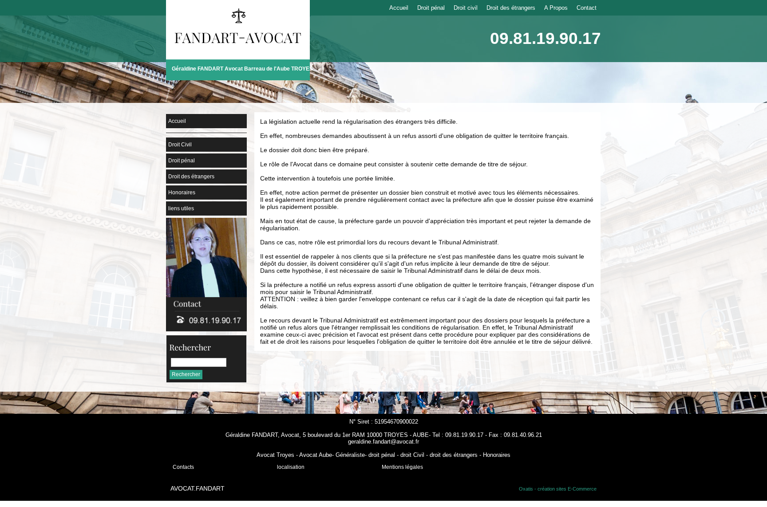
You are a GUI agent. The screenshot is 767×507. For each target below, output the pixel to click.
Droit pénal (431, 7)
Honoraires (181, 192)
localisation (290, 467)
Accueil (398, 7)
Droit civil (466, 7)
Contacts (183, 467)
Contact (587, 7)
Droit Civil (180, 144)
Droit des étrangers (510, 7)
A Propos (556, 7)
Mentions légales (402, 467)
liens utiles (181, 208)
